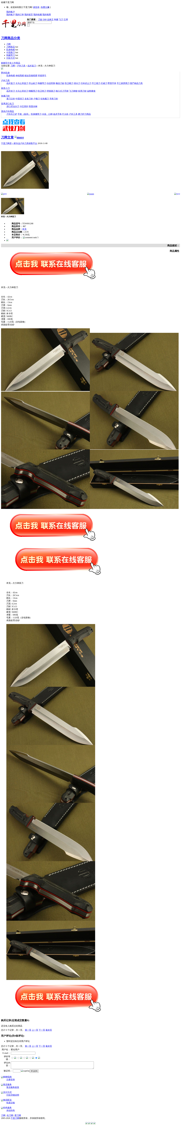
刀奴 (40, 19)
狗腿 (56, 19)
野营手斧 (112, 83)
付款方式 (10, 58)
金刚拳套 (91, 91)
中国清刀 (20, 99)
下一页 (42, 1030)
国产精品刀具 (136, 83)
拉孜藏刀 (44, 99)
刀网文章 (7, 137)
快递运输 (10, 1103)
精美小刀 (5, 88)
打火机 (65, 114)
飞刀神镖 (73, 91)
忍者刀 (104, 83)
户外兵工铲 (11, 114)
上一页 (35, 1030)
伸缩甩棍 (20, 75)
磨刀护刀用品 (84, 114)
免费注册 (45, 7)
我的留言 (28, 14)
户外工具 (73, 114)
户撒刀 (37, 99)
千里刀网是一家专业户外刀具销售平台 (19, 143)
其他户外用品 (7, 111)
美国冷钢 (33, 106)
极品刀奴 (60, 83)
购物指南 (7, 1077)
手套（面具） (24, 114)
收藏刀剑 (5, 96)
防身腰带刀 (36, 114)
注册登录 (10, 1079)
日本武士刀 (86, 83)
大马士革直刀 (22, 83)
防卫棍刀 (69, 83)
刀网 (8, 44)
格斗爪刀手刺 (62, 91)
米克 (24, 229)
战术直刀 (32, 66)
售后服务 (7, 1084)
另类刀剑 (53, 99)
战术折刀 (10, 91)
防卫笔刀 (42, 91)
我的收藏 (37, 14)
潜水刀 (77, 83)
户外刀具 (21, 66)
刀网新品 (10, 47)
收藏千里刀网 (7, 2)
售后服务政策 (12, 1087)
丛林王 (50, 19)
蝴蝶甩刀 (33, 91)
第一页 (28, 1030)
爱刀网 (18, 1115)
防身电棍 (10, 50)
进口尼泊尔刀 (12, 106)
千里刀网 (15, 1118)
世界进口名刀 (7, 103)
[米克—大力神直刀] (25, 192)
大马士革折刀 (22, 91)
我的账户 (10, 12)
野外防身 (5, 73)
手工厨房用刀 (123, 83)
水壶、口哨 (47, 114)
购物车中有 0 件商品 (10, 63)
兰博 (66, 19)
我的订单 (19, 14)
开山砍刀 (33, 83)
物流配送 (7, 1100)
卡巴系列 (24, 106)
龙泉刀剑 (29, 99)
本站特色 (10, 1110)
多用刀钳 (82, 91)
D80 (45, 19)
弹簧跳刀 (51, 91)
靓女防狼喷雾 (31, 75)
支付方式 (7, 1092)
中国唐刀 (10, 52)
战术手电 (57, 114)
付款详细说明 (12, 1095)
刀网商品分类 (10, 38)
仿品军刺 (51, 83)
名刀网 (10, 1115)
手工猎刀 (96, 83)
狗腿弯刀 (10, 55)
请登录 (36, 7)
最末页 (49, 1030)
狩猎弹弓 (42, 75)
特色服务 (7, 1107)
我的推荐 (46, 14)
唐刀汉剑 (10, 99)
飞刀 (61, 19)
